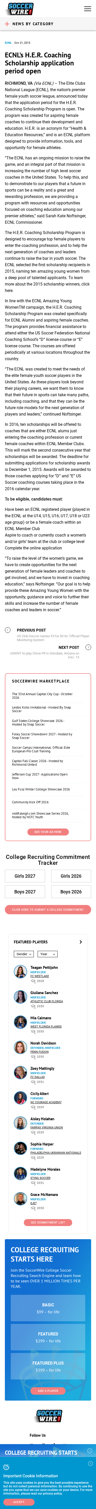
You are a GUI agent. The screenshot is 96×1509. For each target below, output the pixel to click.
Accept (19, 1502)
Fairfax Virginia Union (46, 1127)
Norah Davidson (43, 1043)
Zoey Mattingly (42, 1068)
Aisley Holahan (42, 1118)
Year (43, 954)
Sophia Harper (42, 1144)
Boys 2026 (71, 891)
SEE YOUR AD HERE (48, 832)
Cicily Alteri (39, 1093)
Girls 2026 (71, 876)
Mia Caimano (40, 1017)
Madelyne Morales (45, 1169)
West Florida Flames (46, 1026)
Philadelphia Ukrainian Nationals (55, 1152)
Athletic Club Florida (46, 1001)
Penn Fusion (39, 1052)
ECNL (8, 43)
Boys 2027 (25, 891)
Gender (22, 954)
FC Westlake (39, 976)
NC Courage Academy (46, 1102)
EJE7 (33, 1203)
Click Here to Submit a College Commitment (48, 909)
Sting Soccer (40, 1178)
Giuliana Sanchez (44, 992)
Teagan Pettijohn (44, 967)
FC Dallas (37, 1077)
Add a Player (48, 1391)
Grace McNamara (44, 1194)
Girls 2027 (25, 876)
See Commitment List (48, 1222)
